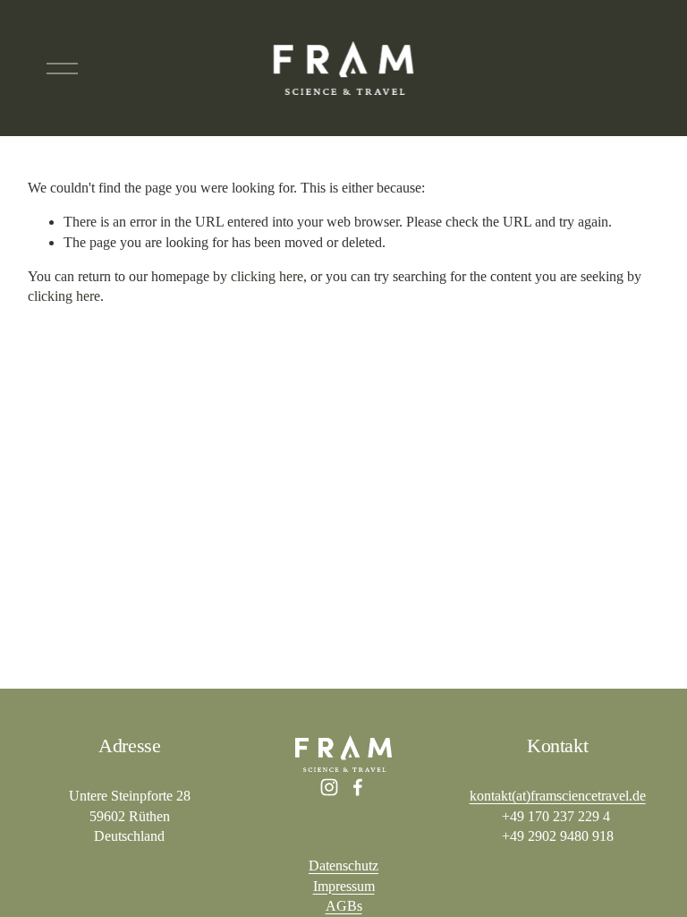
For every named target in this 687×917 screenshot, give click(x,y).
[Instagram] (329, 787)
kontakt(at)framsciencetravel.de (558, 795)
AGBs (344, 905)
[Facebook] (358, 787)
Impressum (344, 886)
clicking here (267, 276)
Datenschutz (343, 865)
